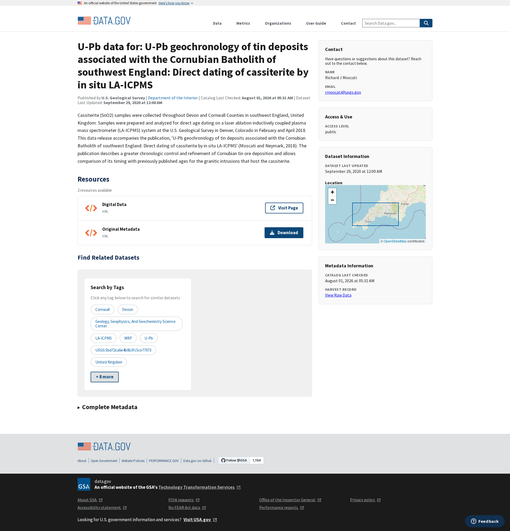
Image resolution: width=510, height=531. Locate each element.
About (82, 461)
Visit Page (288, 208)
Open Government (104, 461)
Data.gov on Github (197, 461)
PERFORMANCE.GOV (164, 461)
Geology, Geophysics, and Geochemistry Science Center (135, 323)
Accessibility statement (100, 507)
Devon (127, 309)
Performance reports (279, 507)
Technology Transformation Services (196, 487)
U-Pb (148, 338)
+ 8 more (104, 377)
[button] (332, 192)
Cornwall (102, 309)
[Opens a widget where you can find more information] (485, 521)
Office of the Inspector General (287, 499)
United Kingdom (108, 362)
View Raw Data (338, 295)
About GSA (87, 499)
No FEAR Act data (184, 507)
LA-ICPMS (103, 338)
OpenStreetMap (395, 241)
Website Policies (133, 461)
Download (288, 232)
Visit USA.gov (198, 520)
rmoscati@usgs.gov (343, 92)
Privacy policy (363, 499)
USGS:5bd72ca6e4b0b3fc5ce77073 (123, 350)
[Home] (104, 20)
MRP (128, 338)
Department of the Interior (173, 97)
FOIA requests (181, 499)
